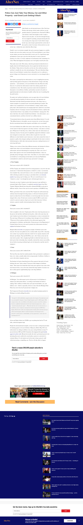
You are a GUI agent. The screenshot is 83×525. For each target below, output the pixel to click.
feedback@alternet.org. (38, 386)
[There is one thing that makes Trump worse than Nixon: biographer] (60, 17)
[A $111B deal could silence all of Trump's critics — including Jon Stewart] (46, 462)
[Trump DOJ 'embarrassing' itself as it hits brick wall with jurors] (46, 478)
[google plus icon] (8, 416)
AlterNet (12, 20)
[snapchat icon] (14, 416)
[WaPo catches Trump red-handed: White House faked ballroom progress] (74, 217)
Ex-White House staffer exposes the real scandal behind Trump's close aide (69, 316)
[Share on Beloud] (19, 24)
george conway (60, 325)
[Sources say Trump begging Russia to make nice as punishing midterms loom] (74, 196)
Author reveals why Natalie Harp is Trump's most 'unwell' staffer (70, 268)
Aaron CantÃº (18, 20)
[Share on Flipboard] (6, 24)
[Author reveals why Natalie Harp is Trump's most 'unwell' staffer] (60, 269)
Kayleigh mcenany (62, 326)
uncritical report (38, 184)
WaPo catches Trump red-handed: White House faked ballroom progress (62, 217)
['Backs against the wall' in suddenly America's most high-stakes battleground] (46, 486)
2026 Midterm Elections (58, 1)
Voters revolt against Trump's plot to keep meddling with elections (70, 284)
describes (20, 229)
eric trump (68, 332)
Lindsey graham (64, 329)
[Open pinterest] (11, 416)
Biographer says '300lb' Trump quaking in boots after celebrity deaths (63, 210)
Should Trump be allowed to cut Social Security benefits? (38, 390)
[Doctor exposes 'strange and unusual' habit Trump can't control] (60, 253)
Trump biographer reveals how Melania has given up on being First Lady (70, 308)
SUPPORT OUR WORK (75, 4)
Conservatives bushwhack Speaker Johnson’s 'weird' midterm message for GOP (62, 202)
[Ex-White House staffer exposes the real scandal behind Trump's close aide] (60, 316)
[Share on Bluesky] (17, 24)
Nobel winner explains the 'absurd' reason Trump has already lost (69, 32)
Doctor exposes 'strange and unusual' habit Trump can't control (70, 252)
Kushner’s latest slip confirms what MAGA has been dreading (70, 244)
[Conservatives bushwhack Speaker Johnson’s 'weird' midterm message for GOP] (74, 203)
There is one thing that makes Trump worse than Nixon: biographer (70, 15)
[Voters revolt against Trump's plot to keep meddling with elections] (60, 285)
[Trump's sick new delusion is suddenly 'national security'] (60, 277)
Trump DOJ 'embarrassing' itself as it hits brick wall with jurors (65, 476)
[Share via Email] (14, 24)
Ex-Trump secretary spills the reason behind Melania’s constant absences (70, 292)
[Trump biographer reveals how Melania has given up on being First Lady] (60, 308)
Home (6, 8)
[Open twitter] (73, 1)
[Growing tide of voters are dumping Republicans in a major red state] (46, 446)
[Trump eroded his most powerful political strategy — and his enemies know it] (46, 494)
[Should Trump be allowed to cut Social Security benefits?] (19, 393)
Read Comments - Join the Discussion (29, 402)
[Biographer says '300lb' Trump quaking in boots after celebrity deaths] (74, 210)
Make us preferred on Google (30, 24)
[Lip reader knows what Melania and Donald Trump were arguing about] (60, 300)
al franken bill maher (64, 331)
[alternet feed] (75, 2)
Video (44, 1)
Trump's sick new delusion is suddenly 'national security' (70, 276)
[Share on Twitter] (11, 24)
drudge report (63, 328)
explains (12, 226)
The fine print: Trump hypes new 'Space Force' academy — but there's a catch (63, 231)
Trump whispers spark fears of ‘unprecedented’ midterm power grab (70, 260)
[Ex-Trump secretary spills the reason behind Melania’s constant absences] (60, 292)
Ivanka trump (62, 332)
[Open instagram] (9, 416)
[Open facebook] (73, 1)
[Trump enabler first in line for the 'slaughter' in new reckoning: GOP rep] (46, 438)
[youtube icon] (13, 416)
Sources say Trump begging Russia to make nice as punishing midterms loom (62, 195)
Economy (49, 1)
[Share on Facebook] (9, 24)
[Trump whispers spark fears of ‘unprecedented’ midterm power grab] (60, 261)
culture (38, 1)
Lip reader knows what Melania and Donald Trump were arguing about (70, 300)
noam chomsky (67, 325)
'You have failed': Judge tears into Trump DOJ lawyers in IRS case (63, 224)
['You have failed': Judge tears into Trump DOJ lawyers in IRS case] (74, 224)
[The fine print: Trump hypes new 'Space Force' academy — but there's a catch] (74, 231)
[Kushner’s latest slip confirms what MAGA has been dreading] (60, 245)
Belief (34, 1)
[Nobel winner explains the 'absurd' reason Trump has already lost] (60, 33)
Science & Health (26, 1)
